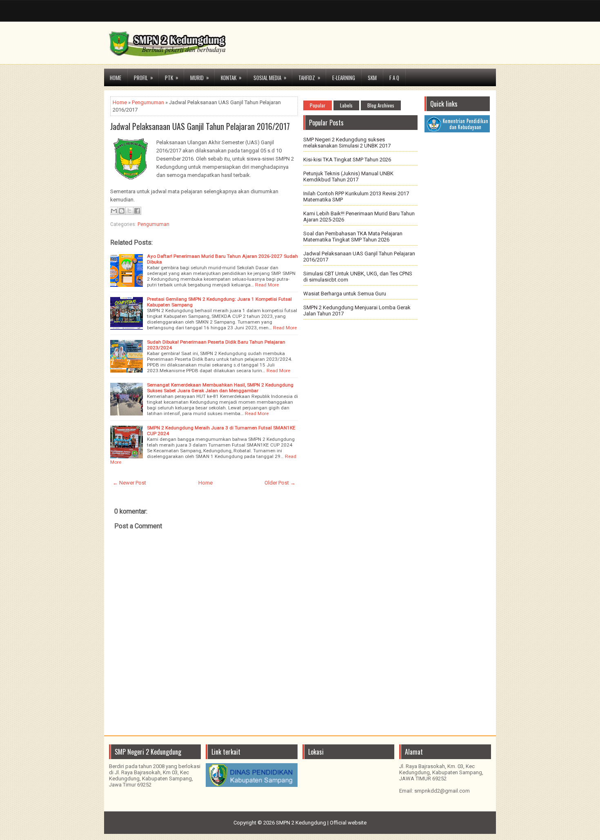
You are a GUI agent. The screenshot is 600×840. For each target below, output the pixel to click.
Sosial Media (270, 77)
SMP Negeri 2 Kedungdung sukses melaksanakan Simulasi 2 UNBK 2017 (347, 142)
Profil (143, 77)
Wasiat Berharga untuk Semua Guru (344, 293)
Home (115, 78)
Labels (346, 105)
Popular (317, 105)
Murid (199, 77)
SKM (372, 78)
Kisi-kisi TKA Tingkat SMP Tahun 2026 (347, 159)
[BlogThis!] (122, 211)
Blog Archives (380, 105)
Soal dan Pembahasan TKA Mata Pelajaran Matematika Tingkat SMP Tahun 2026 (352, 236)
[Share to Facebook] (137, 211)
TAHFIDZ (309, 77)
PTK (171, 77)
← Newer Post (129, 483)
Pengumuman (148, 102)
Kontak (231, 77)
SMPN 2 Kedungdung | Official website (321, 823)
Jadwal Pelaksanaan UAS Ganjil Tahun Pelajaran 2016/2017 (200, 126)
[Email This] (114, 211)
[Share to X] (129, 211)
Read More (267, 285)
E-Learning (343, 78)
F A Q (394, 78)
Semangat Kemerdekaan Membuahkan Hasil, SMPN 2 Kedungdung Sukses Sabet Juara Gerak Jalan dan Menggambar (220, 387)
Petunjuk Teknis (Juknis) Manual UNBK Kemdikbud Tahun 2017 (348, 176)
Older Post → (280, 483)
